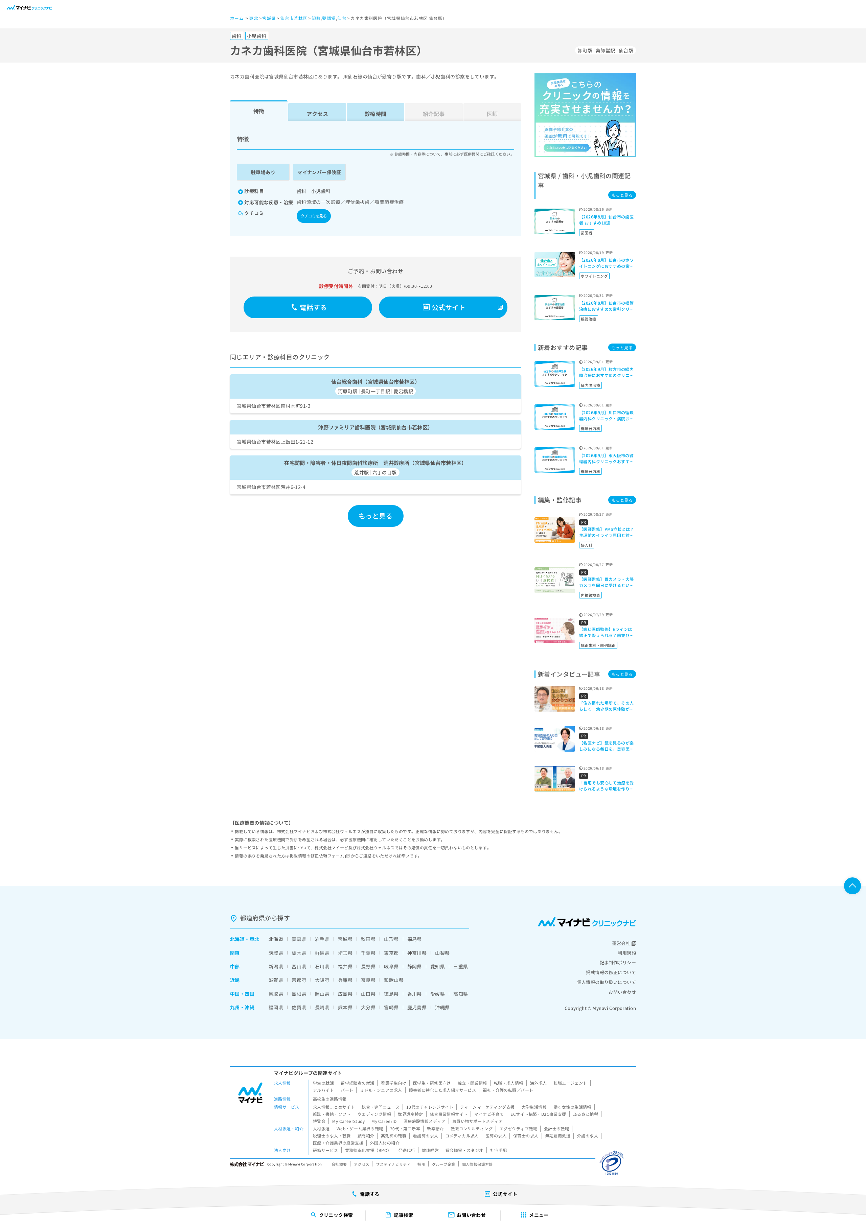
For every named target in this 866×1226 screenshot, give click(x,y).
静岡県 (414, 966)
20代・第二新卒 (405, 1128)
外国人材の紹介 (385, 1143)
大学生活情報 (534, 1107)
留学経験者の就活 (357, 1083)
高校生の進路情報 (329, 1099)
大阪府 (322, 979)
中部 (235, 966)
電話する (313, 307)
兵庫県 (345, 979)
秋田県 (368, 939)
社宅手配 (498, 1150)
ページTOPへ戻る (852, 885)
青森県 (299, 939)
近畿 (235, 979)
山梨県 (442, 952)
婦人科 (586, 545)
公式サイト (449, 307)
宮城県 (345, 939)
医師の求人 (495, 1135)
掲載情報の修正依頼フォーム (317, 855)
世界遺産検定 (410, 1114)
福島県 (414, 939)
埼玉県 (345, 952)
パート (347, 1090)
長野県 (368, 966)
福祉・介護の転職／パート (508, 1090)
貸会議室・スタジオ (464, 1150)
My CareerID (384, 1121)
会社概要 (339, 1164)
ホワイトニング (594, 276)
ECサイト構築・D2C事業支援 (538, 1114)
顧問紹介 (366, 1135)
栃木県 (299, 952)
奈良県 (368, 979)
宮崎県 (391, 1007)
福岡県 (276, 1007)
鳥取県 (276, 993)
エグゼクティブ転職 (518, 1128)
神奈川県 (417, 952)
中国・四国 (242, 993)
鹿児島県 (417, 1007)
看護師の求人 (425, 1135)
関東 (235, 952)
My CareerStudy (348, 1121)
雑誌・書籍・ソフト (332, 1114)
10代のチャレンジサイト (429, 1107)
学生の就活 (323, 1083)
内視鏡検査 (590, 595)
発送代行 (406, 1150)
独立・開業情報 (472, 1083)
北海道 (237, 939)
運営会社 (621, 943)
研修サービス (325, 1150)
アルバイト (323, 1090)
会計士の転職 (556, 1128)
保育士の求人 (526, 1135)
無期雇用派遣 (558, 1135)
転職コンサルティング (472, 1128)
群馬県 (322, 952)
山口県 (368, 993)
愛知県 (437, 966)
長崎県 (322, 1007)
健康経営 (430, 1150)
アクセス (317, 114)
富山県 (299, 966)
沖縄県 (442, 1007)
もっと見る (376, 516)
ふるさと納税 (585, 1114)
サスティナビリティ (393, 1164)
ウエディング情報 (374, 1114)
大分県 (368, 1007)
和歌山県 (394, 979)
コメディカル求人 (462, 1135)
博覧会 (319, 1121)
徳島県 (391, 993)
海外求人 (538, 1083)
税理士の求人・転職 (332, 1135)
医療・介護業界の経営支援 (338, 1143)
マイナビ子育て (489, 1114)
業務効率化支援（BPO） (368, 1150)
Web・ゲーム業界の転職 (360, 1128)
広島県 (345, 993)
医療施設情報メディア (425, 1121)
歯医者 (586, 232)
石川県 (322, 966)
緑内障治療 (590, 385)
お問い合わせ (622, 992)
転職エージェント (570, 1083)
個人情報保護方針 (477, 1164)
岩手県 (322, 939)
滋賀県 (276, 979)
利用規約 (627, 952)
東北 (254, 939)
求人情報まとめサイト (334, 1107)
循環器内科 (590, 428)
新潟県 (276, 966)
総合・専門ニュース (381, 1107)
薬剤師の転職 (393, 1135)
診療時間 (375, 114)
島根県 (299, 993)
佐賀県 (299, 1007)
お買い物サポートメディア (477, 1121)
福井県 (345, 966)
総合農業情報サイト (449, 1114)
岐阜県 (391, 966)
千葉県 (368, 952)
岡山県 (322, 993)
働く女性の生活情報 (572, 1107)
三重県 (460, 966)
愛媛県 (437, 993)
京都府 (299, 979)
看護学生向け (393, 1083)
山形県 (391, 939)
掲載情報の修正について (611, 972)
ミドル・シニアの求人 (381, 1090)
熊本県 (345, 1007)
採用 (421, 1164)
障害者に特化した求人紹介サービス (442, 1090)
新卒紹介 (435, 1128)
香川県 (414, 993)
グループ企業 (443, 1164)
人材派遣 (321, 1128)
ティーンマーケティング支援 (487, 1107)
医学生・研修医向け (432, 1083)
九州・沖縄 (242, 1007)
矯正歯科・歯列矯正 (598, 645)
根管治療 (588, 319)
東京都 (391, 952)
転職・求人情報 (508, 1083)
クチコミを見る (314, 215)
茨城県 (276, 952)
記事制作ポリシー (618, 962)
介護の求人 (587, 1135)
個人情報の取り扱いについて (606, 982)
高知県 (460, 993)
